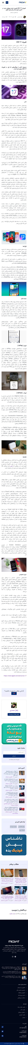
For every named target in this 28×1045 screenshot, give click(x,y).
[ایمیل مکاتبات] (2, 1031)
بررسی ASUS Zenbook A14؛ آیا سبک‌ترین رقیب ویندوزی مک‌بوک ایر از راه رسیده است (11, 780)
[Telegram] (15, 956)
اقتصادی (5, 803)
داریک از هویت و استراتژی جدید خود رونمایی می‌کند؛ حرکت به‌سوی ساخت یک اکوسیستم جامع (11, 800)
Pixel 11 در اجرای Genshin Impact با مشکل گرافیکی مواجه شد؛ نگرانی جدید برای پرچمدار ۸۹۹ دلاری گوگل (11, 773)
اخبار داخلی (10, 803)
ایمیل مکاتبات (24, 1031)
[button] (3, 2)
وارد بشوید (12, 914)
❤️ (14, 693)
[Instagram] (12, 956)
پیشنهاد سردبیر (15, 813)
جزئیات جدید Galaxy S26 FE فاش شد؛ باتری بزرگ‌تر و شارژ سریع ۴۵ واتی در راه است (11, 787)
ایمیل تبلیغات (24, 1035)
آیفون (11, 466)
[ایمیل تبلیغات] (2, 1036)
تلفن (25, 1026)
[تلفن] (2, 1027)
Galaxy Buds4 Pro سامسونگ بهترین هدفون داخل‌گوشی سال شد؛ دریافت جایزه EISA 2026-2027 (11, 809)
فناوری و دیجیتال (13, 12)
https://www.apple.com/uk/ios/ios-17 (15, 676)
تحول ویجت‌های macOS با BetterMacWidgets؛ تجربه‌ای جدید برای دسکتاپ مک (11, 794)
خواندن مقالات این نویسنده (14, 714)
